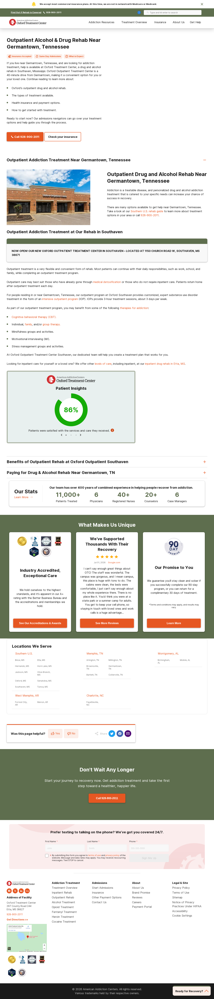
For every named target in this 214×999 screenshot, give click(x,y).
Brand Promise (141, 892)
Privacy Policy (181, 887)
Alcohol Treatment (63, 902)
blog (27, 891)
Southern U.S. (24, 653)
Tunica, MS (42, 687)
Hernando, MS (22, 666)
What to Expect (76, 56)
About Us (179, 22)
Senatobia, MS (44, 681)
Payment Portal (142, 906)
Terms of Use (180, 892)
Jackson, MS (21, 672)
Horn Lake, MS (44, 666)
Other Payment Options (107, 897)
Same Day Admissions (50, 56)
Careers (136, 902)
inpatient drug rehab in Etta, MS (165, 363)
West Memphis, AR (27, 695)
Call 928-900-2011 (107, 798)
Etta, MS (41, 660)
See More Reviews (107, 623)
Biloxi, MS (19, 660)
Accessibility (180, 911)
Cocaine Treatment (64, 921)
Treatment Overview (134, 22)
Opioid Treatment (63, 907)
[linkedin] (21, 890)
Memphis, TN (95, 653)
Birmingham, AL (164, 661)
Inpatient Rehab (62, 892)
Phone (132, 841)
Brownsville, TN (92, 667)
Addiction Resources (101, 22)
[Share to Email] (128, 733)
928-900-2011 (53, 12)
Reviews (137, 897)
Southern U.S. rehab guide (147, 211)
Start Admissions (102, 887)
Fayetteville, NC (92, 703)
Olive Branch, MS (43, 673)
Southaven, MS (22, 687)
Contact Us (99, 902)
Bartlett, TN (91, 675)
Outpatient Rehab (63, 897)
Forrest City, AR (21, 703)
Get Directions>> (17, 919)
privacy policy (112, 855)
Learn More (21, 497)
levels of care (103, 363)
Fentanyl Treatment (64, 912)
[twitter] (15, 890)
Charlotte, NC (95, 695)
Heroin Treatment (63, 916)
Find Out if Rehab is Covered (26, 12)
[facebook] (9, 890)
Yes (57, 733)
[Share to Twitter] (112, 733)
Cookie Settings (182, 915)
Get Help (195, 22)
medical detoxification (107, 282)
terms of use (94, 855)
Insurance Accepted (21, 56)
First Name (50, 841)
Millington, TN (115, 660)
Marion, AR (42, 702)
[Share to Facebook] (120, 733)
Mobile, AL (185, 660)
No (73, 733)
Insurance (160, 22)
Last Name (92, 841)
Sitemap (177, 897)
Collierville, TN (116, 675)
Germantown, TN (115, 667)
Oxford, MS (20, 681)
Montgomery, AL (168, 653)
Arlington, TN (92, 660)
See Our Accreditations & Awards (40, 623)
